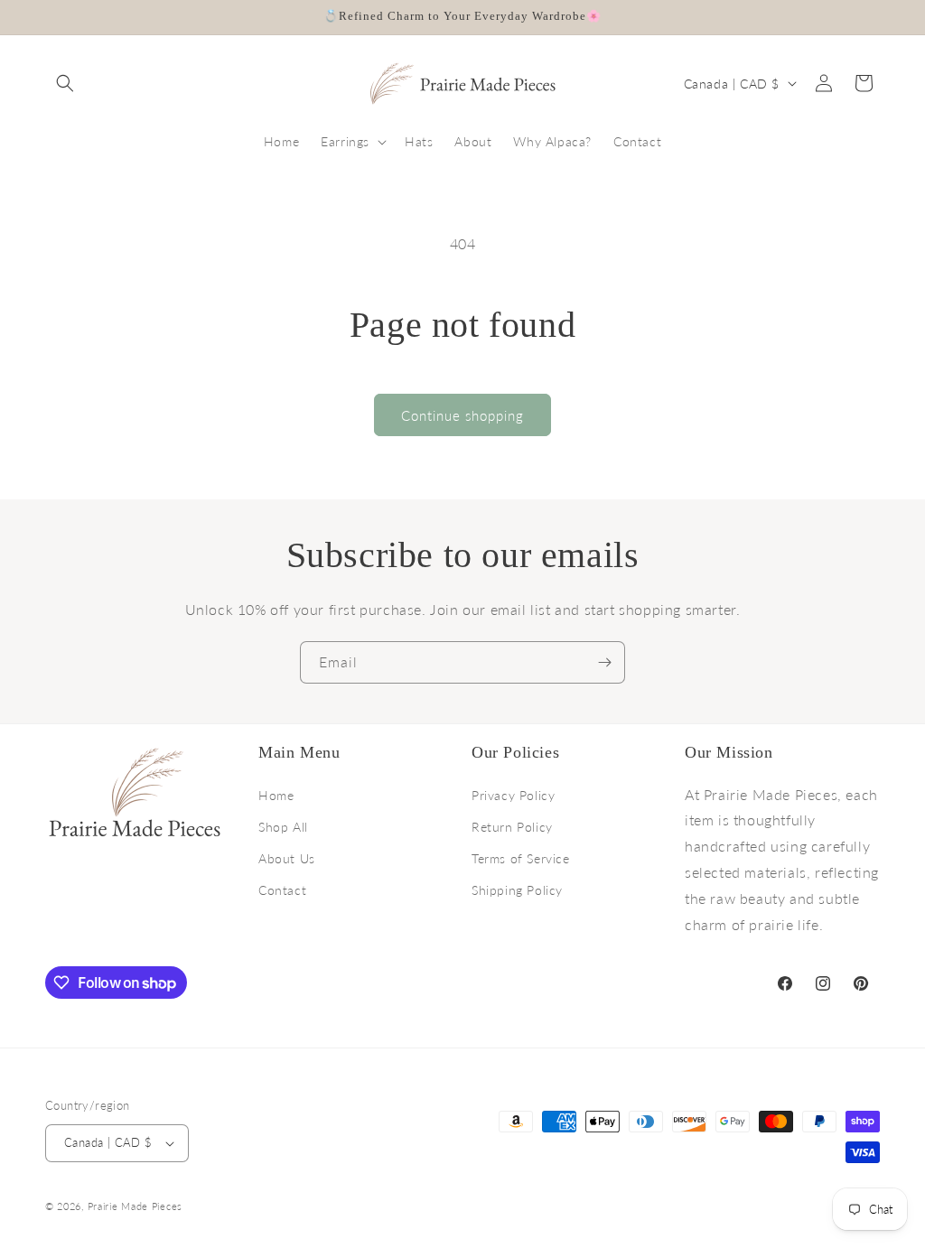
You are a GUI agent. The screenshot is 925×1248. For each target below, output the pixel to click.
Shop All (283, 826)
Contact (282, 890)
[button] (65, 83)
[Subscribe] (604, 662)
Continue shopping (462, 415)
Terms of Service (521, 858)
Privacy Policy (513, 795)
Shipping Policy (517, 890)
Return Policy (512, 826)
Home (276, 795)
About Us (286, 858)
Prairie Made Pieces (135, 1206)
